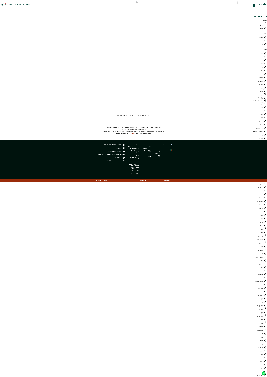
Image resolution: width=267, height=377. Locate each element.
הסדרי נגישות (148, 154)
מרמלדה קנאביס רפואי (134, 161)
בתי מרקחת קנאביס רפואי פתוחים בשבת (135, 172)
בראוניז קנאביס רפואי (134, 158)
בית (159, 145)
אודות (158, 151)
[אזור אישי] (2, 4)
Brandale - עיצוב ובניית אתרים (101, 180)
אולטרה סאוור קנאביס (135, 154)
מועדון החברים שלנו (147, 151)
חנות (159, 147)
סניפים (158, 149)
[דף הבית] (134, 3)
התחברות (149, 156)
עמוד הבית (264, 13)
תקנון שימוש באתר (148, 145)
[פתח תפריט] (264, 4)
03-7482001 (132, 134)
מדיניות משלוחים (147, 148)
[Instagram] (171, 150)
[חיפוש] (254, 5)
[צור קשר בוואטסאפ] (264, 373)
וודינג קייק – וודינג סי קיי (134, 151)
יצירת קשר (158, 156)
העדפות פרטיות (143, 180)
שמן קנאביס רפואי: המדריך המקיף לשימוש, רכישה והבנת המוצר (133, 166)
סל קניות (157, 153)
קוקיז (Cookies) (134, 148)
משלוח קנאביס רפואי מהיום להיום (133, 145)
